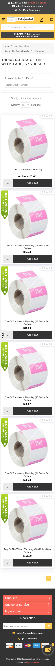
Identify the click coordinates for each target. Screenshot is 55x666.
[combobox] (27, 27)
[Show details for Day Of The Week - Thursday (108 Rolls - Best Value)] (27, 520)
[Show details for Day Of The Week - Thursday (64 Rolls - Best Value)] (27, 444)
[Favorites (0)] (46, 20)
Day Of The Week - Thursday (27, 169)
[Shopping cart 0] (51, 20)
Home (6, 46)
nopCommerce (32, 663)
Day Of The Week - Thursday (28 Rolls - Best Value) (27, 323)
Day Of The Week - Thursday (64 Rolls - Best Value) (27, 474)
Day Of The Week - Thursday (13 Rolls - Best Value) (27, 247)
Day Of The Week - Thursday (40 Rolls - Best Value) (27, 399)
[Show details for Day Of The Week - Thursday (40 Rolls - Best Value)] (27, 368)
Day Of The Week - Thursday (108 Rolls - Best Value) (27, 550)
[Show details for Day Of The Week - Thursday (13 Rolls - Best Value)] (27, 216)
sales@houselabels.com (29, 6)
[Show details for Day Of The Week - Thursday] (27, 140)
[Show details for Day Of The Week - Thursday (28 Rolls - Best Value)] (27, 292)
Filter (3, 336)
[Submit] (4, 27)
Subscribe (48, 626)
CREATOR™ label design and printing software (27, 35)
